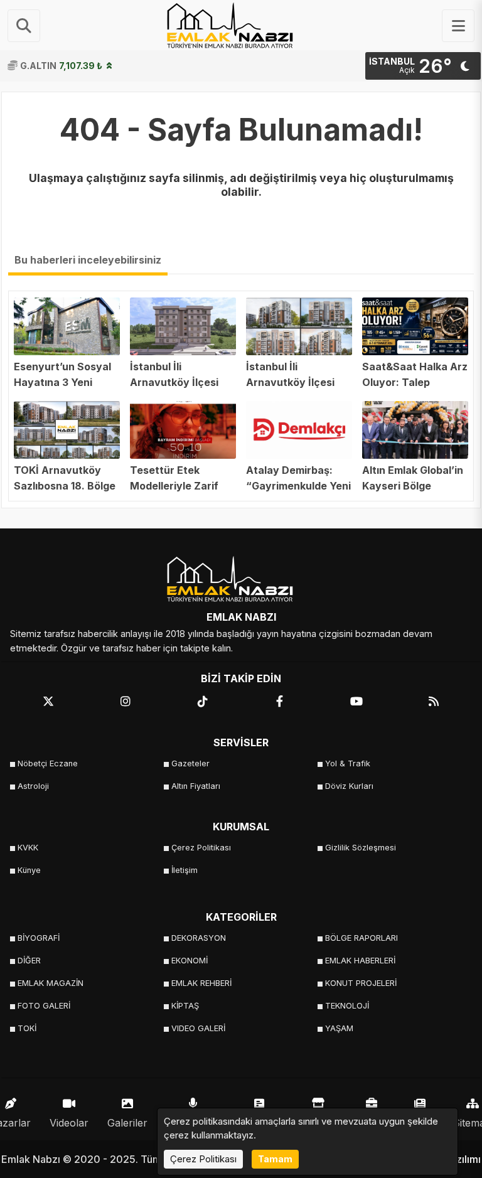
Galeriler (127, 1122)
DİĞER (29, 960)
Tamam (275, 1159)
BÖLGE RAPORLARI (361, 938)
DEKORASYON (198, 938)
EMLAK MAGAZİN (50, 983)
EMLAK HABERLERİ (360, 960)
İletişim (184, 870)
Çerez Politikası (201, 847)
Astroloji (33, 786)
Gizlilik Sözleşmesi (360, 847)
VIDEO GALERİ (198, 1028)
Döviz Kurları (349, 786)
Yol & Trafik (347, 763)
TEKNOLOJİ (347, 1005)
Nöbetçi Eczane (48, 763)
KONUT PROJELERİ (361, 983)
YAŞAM (339, 1028)
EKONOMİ (189, 960)
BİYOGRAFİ (39, 938)
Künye (29, 870)
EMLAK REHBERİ (201, 983)
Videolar (69, 1122)
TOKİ (27, 1028)
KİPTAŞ (185, 1005)
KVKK (28, 847)
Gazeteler (190, 763)
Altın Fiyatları (195, 786)
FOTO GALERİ (44, 1005)
